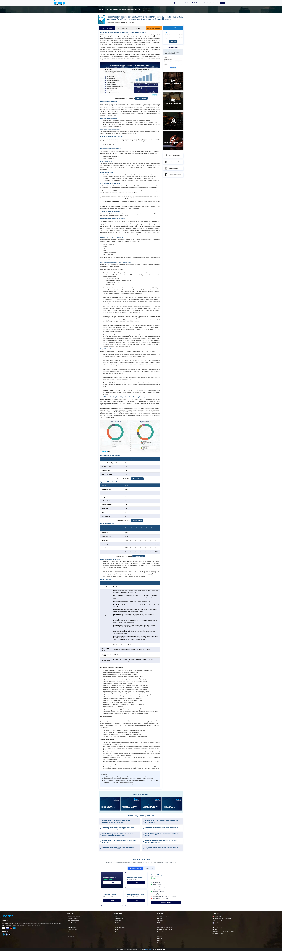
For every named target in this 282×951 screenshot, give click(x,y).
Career (117, 916)
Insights (209, 3)
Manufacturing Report (73, 929)
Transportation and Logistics (164, 945)
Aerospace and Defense (163, 916)
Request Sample (141, 98)
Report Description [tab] (106, 28)
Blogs (69, 931)
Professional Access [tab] (135, 878)
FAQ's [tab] (138, 28)
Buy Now (173, 41)
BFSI (158, 922)
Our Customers (118, 925)
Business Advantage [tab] (110, 895)
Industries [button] (187, 3)
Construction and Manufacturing (164, 927)
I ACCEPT (159, 949)
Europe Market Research (73, 922)
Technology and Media (162, 942)
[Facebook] (7, 934)
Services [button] (179, 3)
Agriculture (159, 918)
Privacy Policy (148, 949)
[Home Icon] (174, 3)
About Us (203, 3)
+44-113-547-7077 (218, 927)
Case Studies (71, 936)
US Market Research (72, 925)
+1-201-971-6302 (218, 920)
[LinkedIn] (4, 934)
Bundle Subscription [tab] (135, 868)
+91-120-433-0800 (218, 933)
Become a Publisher (120, 927)
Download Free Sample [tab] (153, 28)
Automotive (160, 920)
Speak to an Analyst (174, 161)
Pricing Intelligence (72, 927)
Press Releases (71, 934)
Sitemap (117, 934)
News (116, 931)
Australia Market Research (74, 916)
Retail (158, 940)
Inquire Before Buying (174, 155)
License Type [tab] (149, 868)
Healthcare (159, 936)
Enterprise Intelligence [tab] (135, 895)
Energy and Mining (161, 931)
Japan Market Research (73, 920)
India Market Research (73, 918)
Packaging (159, 938)
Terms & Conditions (119, 918)
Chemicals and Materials (163, 925)
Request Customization (175, 174)
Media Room (195, 3)
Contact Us (216, 3)
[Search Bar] (227, 2)
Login (222, 3)
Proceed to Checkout (166, 902)
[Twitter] (10, 934)
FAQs (116, 929)
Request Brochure (173, 168)
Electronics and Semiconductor (164, 929)
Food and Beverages (162, 934)
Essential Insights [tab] (109, 878)
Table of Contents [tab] (122, 28)
